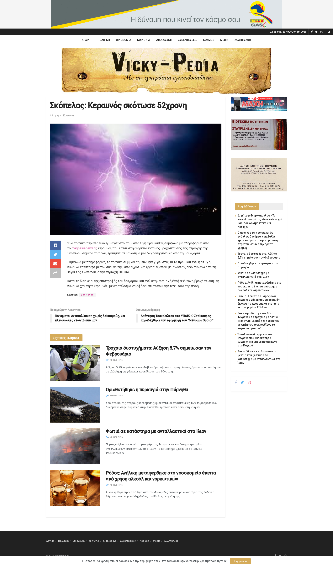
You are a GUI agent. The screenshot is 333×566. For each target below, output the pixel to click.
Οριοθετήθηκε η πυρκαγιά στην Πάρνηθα (147, 389)
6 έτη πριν (55, 115)
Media (224, 39)
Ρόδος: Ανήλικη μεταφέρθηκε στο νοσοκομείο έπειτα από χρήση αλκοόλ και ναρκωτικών (260, 286)
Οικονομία (123, 39)
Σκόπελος (87, 294)
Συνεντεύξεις (187, 39)
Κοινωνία (143, 39)
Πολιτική (104, 39)
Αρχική (86, 39)
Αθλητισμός (243, 39)
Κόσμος (208, 39)
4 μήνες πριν (115, 360)
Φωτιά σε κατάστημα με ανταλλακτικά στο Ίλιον (156, 431)
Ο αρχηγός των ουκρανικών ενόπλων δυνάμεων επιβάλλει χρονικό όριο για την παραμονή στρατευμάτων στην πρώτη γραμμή (258, 240)
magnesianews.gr (83, 248)
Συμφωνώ (240, 561)
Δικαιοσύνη (164, 39)
